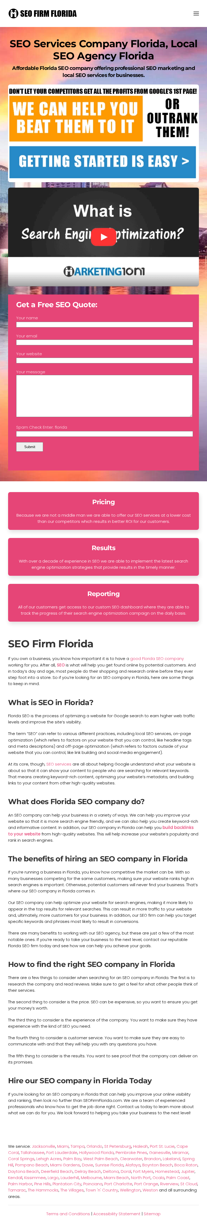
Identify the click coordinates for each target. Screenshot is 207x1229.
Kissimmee (35, 1177)
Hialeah (140, 1146)
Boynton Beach (157, 1165)
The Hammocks (43, 1190)
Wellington (130, 1190)
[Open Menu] (196, 13)
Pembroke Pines (131, 1152)
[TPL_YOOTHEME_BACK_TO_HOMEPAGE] (43, 13)
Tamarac (17, 1190)
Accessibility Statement (116, 1214)
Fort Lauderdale (61, 1152)
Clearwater (131, 1159)
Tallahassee (32, 1152)
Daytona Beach (23, 1171)
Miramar (180, 1152)
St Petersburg (117, 1146)
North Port (141, 1177)
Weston (150, 1190)
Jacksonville (43, 1146)
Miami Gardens (65, 1165)
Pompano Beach (31, 1165)
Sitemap (152, 1214)
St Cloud (188, 1184)
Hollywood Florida (96, 1152)
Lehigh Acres (48, 1159)
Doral (126, 1171)
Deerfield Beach (57, 1171)
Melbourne (91, 1177)
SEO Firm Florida (50, 644)
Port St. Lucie (162, 1146)
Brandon (152, 1159)
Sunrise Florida (109, 1165)
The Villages (72, 1190)
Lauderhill (70, 1177)
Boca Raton (186, 1165)
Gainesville (159, 1152)
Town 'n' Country (102, 1190)
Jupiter (188, 1171)
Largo (53, 1177)
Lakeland (171, 1159)
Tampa (78, 1146)
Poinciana (92, 1184)
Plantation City (67, 1184)
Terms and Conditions (68, 1214)
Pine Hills (42, 1184)
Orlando (94, 1146)
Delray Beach (88, 1171)
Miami (63, 1146)
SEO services (58, 764)
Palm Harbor (20, 1184)
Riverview (169, 1184)
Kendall (15, 1177)
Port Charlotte (118, 1184)
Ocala (158, 1177)
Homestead (167, 1171)
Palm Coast (177, 1177)
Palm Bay (72, 1159)
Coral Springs (21, 1159)
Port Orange (146, 1184)
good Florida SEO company (157, 658)
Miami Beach (116, 1177)
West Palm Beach (100, 1159)
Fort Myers (143, 1171)
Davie (87, 1165)
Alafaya (132, 1165)
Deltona (111, 1171)
